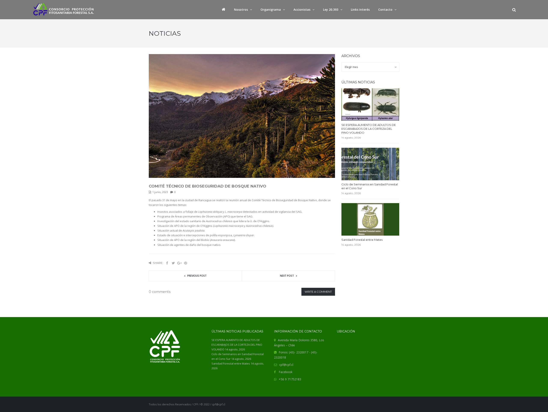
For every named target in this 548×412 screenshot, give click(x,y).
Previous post (197, 276)
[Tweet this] (173, 263)
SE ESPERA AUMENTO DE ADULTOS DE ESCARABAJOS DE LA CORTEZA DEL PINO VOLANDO (368, 128)
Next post (287, 276)
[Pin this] (185, 263)
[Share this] (167, 263)
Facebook (285, 372)
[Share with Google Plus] (179, 263)
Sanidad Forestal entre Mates (362, 239)
